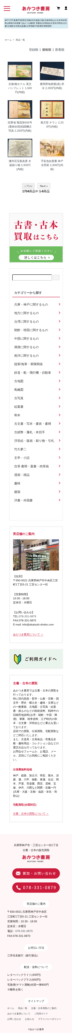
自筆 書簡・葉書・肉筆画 (31, 466)
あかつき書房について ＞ (28, 634)
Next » (44, 186)
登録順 (33, 49)
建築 (17, 491)
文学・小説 (22, 457)
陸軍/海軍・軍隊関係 (28, 364)
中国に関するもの (26, 338)
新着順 (59, 49)
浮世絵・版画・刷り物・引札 (34, 440)
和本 (17, 415)
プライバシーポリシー (49, 1019)
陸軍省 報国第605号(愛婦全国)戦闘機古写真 (20, 126)
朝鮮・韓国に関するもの (31, 330)
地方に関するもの (26, 313)
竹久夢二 (20, 449)
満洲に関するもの (26, 347)
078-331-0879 (27, 616)
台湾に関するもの (26, 321)
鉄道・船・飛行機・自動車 (32, 372)
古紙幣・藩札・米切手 (29, 432)
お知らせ (29, 1019)
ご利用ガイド (41, 1013)
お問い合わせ (14, 1019)
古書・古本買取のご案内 (43, 1008)
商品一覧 (20, 40)
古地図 (18, 381)
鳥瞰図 (18, 389)
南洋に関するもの (26, 355)
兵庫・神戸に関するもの (31, 304)
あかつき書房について (18, 1013)
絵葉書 (18, 406)
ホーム (8, 40)
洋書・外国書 (23, 500)
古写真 (18, 398)
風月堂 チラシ (49, 122)
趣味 (17, 483)
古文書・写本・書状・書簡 (32, 423)
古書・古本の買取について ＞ (31, 813)
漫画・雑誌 (22, 474)
